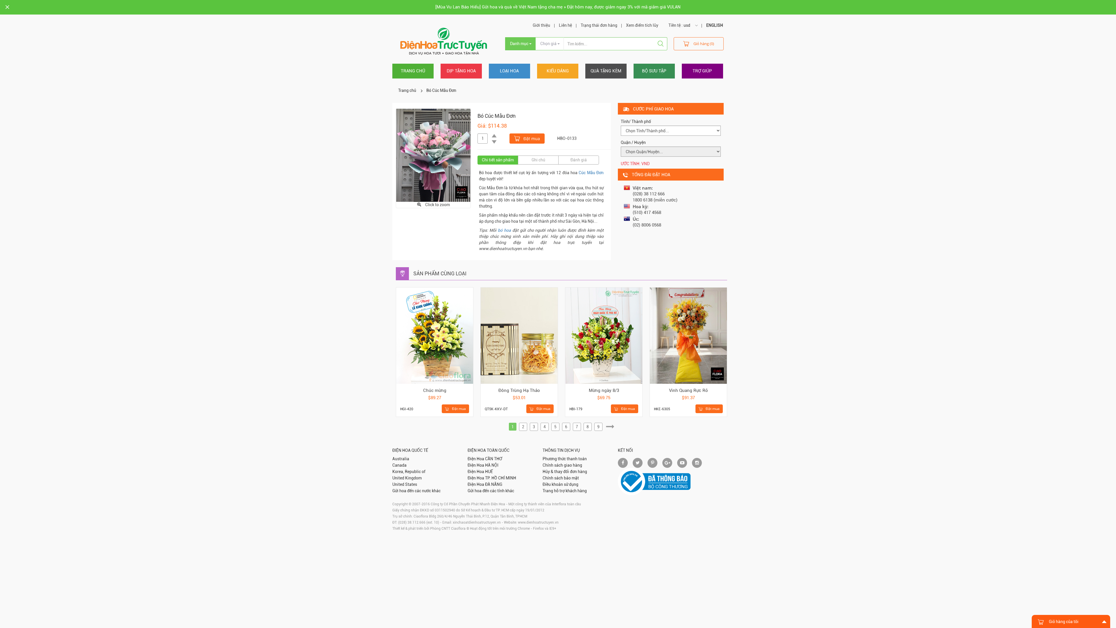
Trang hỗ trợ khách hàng (565, 490)
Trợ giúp (702, 71)
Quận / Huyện (633, 142)
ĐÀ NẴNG (493, 484)
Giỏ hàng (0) (703, 43)
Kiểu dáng (558, 71)
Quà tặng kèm (606, 71)
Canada (399, 465)
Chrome (524, 529)
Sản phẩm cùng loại (439, 273)
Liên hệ (565, 25)
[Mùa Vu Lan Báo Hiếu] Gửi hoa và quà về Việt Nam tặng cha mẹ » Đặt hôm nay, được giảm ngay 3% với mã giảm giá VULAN (558, 7)
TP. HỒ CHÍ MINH (500, 478)
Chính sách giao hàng (562, 465)
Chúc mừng (434, 390)
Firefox (538, 529)
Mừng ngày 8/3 (604, 390)
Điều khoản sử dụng (560, 484)
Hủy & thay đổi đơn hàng (565, 471)
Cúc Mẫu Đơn (590, 172)
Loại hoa (509, 71)
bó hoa (504, 230)
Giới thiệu (541, 25)
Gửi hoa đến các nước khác (416, 490)
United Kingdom (407, 478)
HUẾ (489, 471)
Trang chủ (413, 71)
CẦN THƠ (493, 458)
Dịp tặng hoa (461, 71)
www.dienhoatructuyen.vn (538, 522)
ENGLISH (714, 25)
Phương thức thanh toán (565, 458)
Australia (400, 458)
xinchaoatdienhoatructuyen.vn (477, 522)
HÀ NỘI (491, 465)
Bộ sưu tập (654, 71)
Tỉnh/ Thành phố (636, 121)
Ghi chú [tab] (538, 160)
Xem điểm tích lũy (642, 25)
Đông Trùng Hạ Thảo (519, 390)
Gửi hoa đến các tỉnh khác (491, 490)
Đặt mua (531, 138)
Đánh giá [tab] (578, 160)
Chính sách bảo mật (561, 478)
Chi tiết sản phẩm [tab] (498, 160)
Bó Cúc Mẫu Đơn (441, 90)
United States (404, 484)
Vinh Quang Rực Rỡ (688, 390)
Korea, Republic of (408, 471)
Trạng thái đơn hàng (599, 25)
